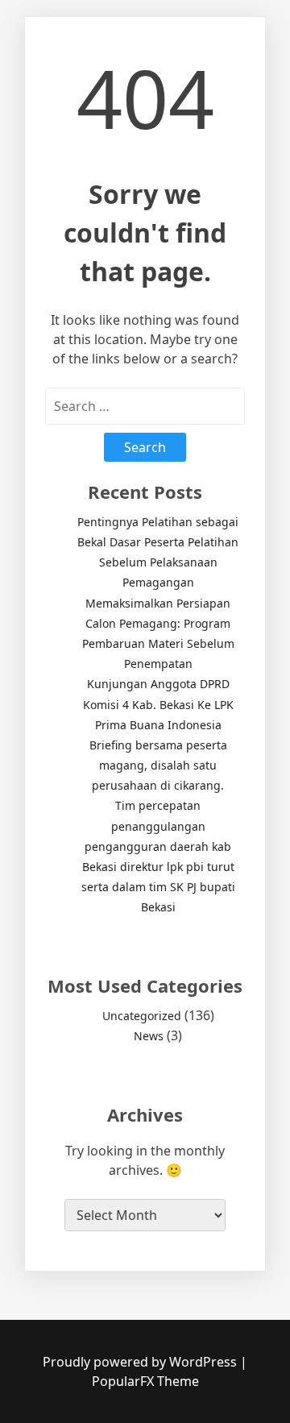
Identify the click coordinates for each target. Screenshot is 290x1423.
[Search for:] (145, 406)
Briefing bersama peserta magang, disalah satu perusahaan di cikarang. (158, 765)
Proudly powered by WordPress (141, 1362)
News (149, 1035)
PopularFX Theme (145, 1381)
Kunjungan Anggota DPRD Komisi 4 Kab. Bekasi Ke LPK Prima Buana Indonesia (158, 704)
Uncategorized (141, 1015)
